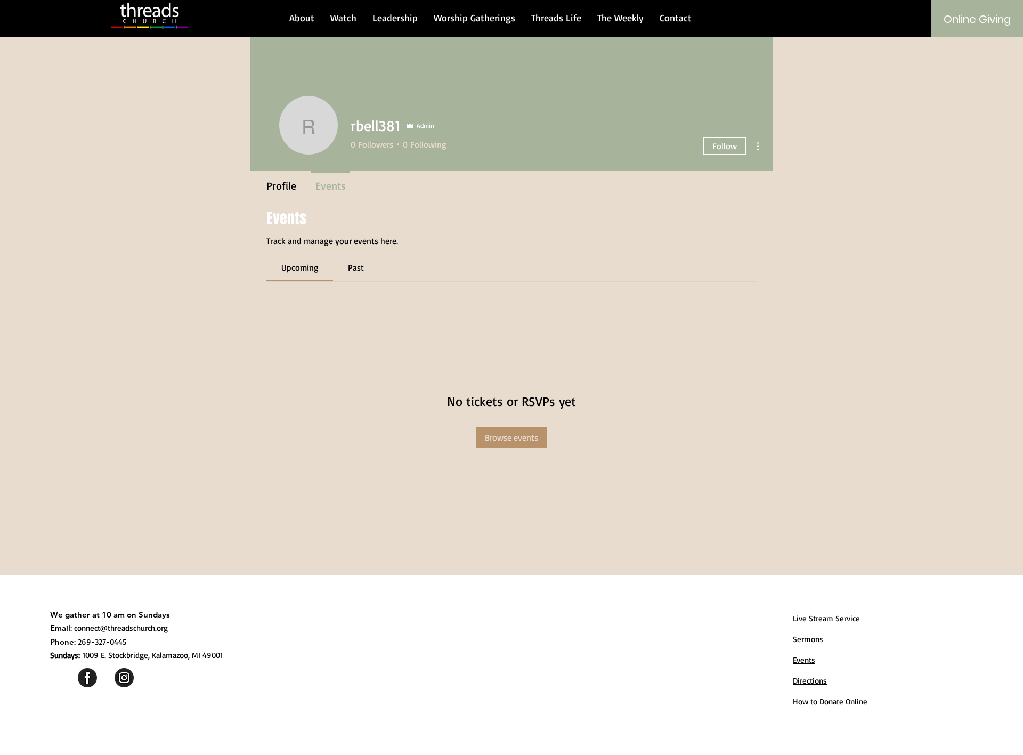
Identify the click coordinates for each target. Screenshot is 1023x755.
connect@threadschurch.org (121, 628)
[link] (300, 267)
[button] (301, 17)
